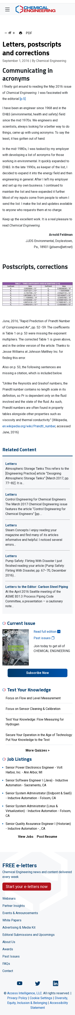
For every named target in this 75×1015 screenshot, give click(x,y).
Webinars (9, 898)
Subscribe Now (37, 673)
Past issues (42, 638)
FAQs (6, 964)
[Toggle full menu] (7, 9)
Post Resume (47, 837)
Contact (7, 971)
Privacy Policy (17, 998)
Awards (7, 949)
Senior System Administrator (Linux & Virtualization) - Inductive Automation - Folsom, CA (38, 811)
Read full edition (45, 632)
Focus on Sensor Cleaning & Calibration (33, 709)
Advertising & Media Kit (18, 927)
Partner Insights (13, 906)
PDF (29, 33)
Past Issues (11, 956)
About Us (8, 942)
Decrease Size (6, 33)
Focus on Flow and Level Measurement (33, 698)
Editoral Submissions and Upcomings (28, 935)
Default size (10, 33)
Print (20, 33)
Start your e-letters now (27, 886)
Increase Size (14, 33)
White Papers (11, 920)
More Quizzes (36, 750)
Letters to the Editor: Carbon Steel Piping (36, 587)
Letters (11, 464)
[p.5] (23, 99)
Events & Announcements (20, 913)
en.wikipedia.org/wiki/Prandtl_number (28, 426)
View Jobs (25, 837)
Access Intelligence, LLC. (24, 993)
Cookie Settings (41, 998)
